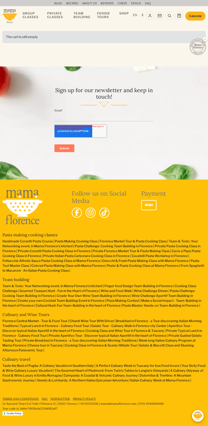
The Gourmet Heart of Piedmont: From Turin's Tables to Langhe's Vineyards (111, 371)
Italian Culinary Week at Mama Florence (160, 380)
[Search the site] (169, 16)
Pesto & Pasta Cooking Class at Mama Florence (143, 266)
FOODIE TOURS (103, 15)
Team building (15, 279)
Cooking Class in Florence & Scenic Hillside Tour (101, 345)
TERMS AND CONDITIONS (20, 399)
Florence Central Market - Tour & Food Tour (34, 321)
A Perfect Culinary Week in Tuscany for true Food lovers (137, 366)
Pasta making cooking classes (29, 234)
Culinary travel (16, 359)
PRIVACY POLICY (84, 399)
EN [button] (135, 15)
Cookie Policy (13, 413)
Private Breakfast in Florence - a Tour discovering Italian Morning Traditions (80, 340)
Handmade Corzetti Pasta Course (27, 241)
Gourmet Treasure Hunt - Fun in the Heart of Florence (59, 291)
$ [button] (142, 15)
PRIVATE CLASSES (55, 15)
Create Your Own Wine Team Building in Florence (93, 296)
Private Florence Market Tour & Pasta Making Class (131, 251)
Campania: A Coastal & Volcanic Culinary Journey (101, 375)
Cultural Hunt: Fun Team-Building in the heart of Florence (78, 305)
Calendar (195, 16)
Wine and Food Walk (116, 291)
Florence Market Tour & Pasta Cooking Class (133, 241)
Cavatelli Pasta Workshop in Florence (160, 256)
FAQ (45, 399)
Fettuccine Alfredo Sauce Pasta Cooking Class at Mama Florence (51, 261)
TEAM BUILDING (82, 15)
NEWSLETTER (60, 399)
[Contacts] (160, 16)
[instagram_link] (91, 213)
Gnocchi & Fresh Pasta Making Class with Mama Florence (145, 261)
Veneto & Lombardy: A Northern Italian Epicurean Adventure (82, 380)
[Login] (150, 16)
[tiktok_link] (104, 213)
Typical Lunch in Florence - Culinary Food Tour (54, 326)
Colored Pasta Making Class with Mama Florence (68, 266)
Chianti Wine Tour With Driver (91, 321)
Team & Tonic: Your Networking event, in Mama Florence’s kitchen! (52, 286)
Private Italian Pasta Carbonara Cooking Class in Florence (86, 256)
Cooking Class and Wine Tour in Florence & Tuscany (125, 331)
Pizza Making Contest (122, 301)
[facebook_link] (77, 213)
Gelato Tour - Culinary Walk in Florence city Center (128, 326)
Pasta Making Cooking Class (76, 241)
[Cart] (179, 16)
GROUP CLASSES (30, 15)
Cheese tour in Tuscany (45, 345)
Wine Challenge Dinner (151, 291)
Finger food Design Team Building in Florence (138, 286)
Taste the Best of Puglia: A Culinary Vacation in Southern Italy (48, 366)
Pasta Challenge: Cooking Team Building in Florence (114, 246)
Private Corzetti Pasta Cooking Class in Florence (54, 251)
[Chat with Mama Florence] (198, 416)
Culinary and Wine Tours (25, 314)
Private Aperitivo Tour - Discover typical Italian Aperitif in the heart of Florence (107, 336)
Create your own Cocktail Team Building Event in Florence (61, 301)
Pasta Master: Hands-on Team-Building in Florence (160, 305)
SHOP (124, 13)
